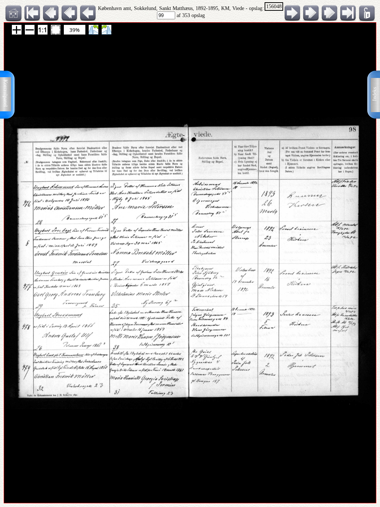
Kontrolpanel (5, 93)
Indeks (374, 94)
